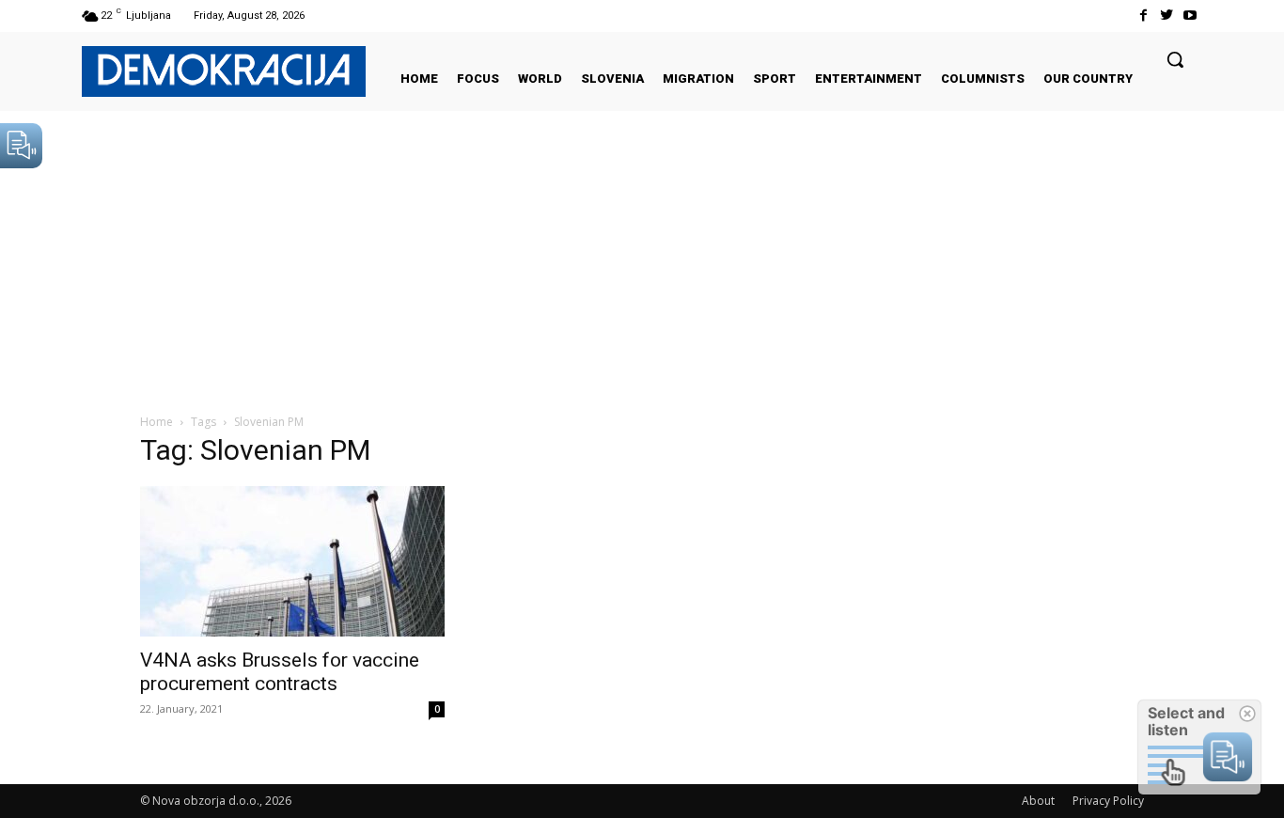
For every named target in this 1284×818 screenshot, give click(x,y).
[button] (1175, 59)
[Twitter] (1167, 15)
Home (156, 422)
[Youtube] (1190, 15)
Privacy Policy (1108, 801)
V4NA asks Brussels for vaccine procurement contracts (279, 672)
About (1038, 801)
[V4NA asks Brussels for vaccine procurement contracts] (292, 561)
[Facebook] (1142, 15)
